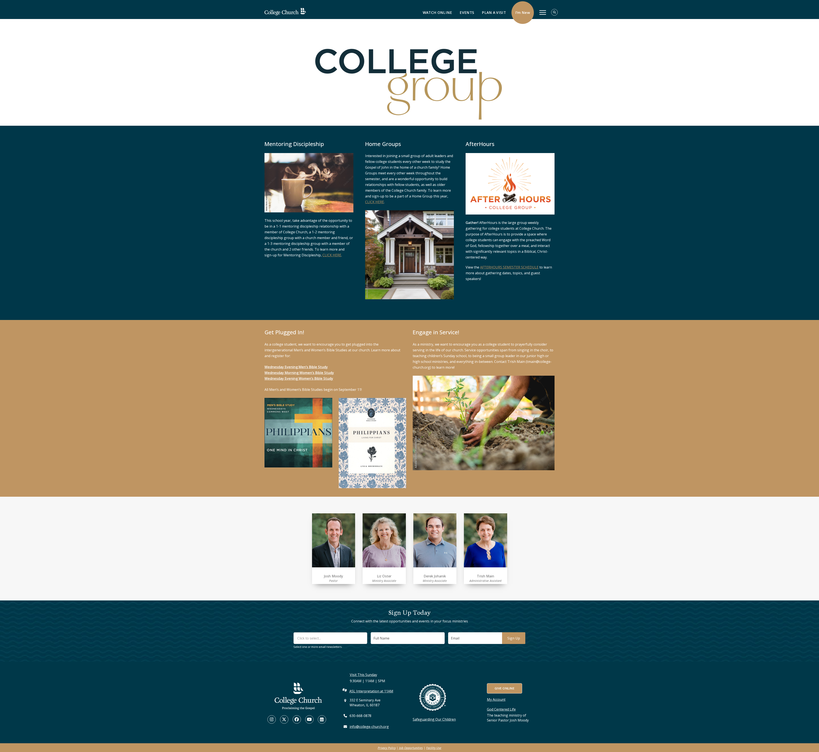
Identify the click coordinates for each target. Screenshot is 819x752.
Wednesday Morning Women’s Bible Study (299, 372)
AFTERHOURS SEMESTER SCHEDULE (509, 267)
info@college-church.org (369, 726)
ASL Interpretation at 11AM (371, 691)
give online (504, 688)
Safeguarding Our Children (434, 719)
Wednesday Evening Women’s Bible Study (298, 378)
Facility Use (433, 748)
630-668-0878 (360, 715)
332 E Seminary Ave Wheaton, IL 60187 (365, 702)
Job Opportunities (411, 748)
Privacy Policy (387, 748)
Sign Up (513, 638)
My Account (496, 699)
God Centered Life (501, 709)
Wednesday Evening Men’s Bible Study (296, 367)
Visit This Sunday (363, 674)
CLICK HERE (331, 255)
